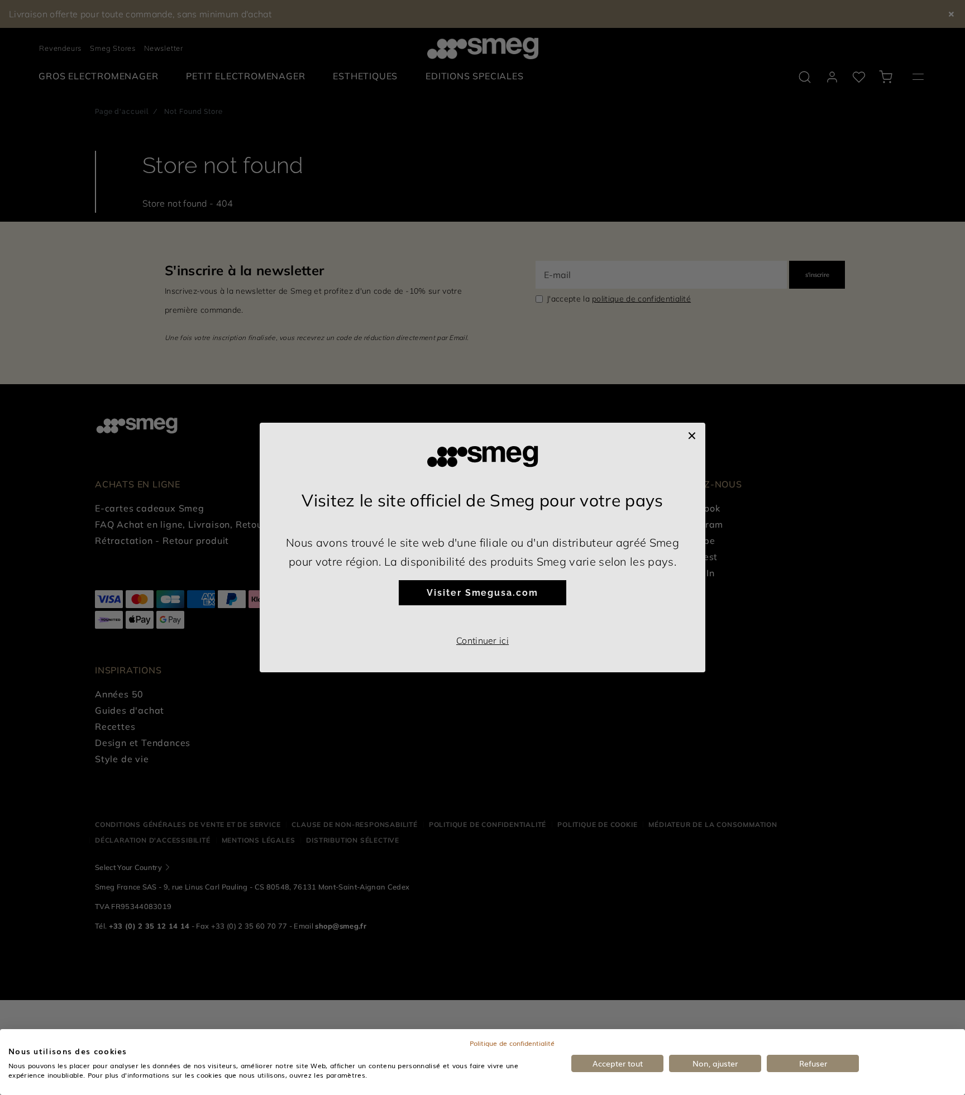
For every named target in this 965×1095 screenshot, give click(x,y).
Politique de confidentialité (512, 1043)
